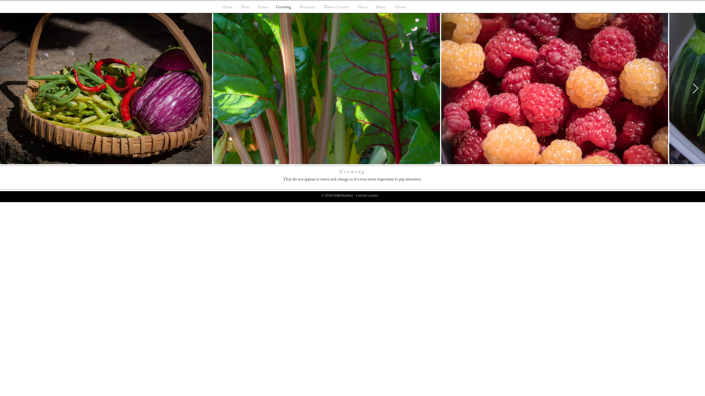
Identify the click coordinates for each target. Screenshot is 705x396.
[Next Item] (695, 88)
